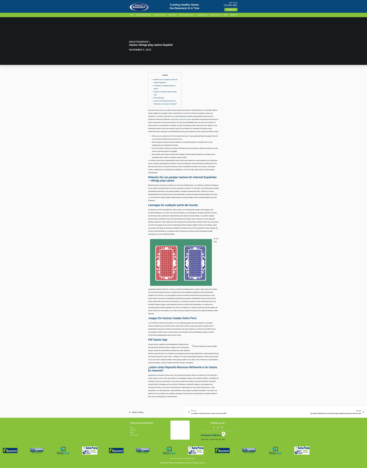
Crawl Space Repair (159, 15)
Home (132, 15)
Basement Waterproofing (143, 15)
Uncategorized (139, 41)
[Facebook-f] (213, 427)
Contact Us (181, 458)
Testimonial (134, 435)
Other (225, 15)
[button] (132, 450)
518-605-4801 (231, 5)
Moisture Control (215, 15)
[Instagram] (222, 427)
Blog (131, 432)
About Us (233, 15)
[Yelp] (218, 427)
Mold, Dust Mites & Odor (186, 15)
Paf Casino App (159, 98)
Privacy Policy (190, 458)
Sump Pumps (172, 15)
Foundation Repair (202, 15)
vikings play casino (177, 119)
